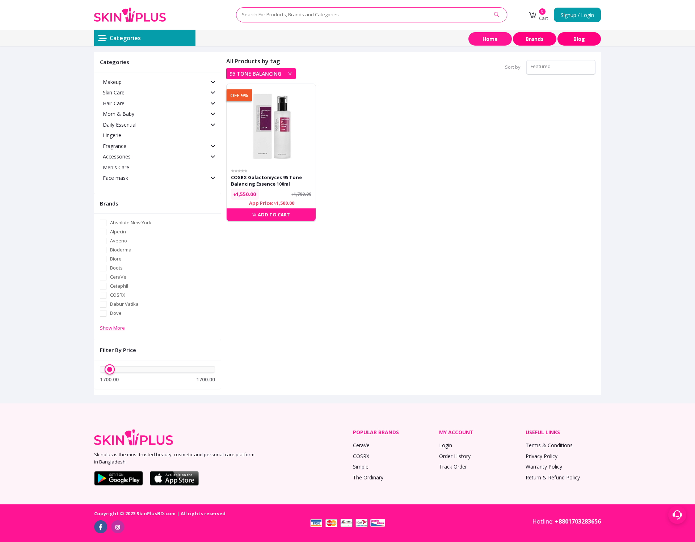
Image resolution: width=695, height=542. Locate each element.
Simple (360, 466)
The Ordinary (368, 477)
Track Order (453, 466)
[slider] (110, 369)
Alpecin (118, 231)
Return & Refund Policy (553, 477)
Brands (535, 38)
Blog (579, 38)
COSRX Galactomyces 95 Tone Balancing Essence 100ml (266, 180)
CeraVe (118, 277)
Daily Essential (119, 124)
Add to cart (273, 214)
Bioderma (120, 250)
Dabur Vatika (124, 304)
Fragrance (114, 146)
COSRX (117, 295)
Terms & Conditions (549, 445)
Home (490, 38)
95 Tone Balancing (255, 73)
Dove (116, 313)
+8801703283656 (578, 521)
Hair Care (114, 103)
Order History (455, 456)
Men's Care (116, 167)
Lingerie (112, 135)
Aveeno (118, 241)
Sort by (513, 67)
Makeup (112, 82)
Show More (112, 328)
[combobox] (560, 67)
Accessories (117, 156)
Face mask (115, 177)
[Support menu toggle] (677, 515)
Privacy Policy (541, 456)
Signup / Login (577, 15)
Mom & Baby (118, 113)
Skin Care (114, 92)
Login (445, 445)
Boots (116, 268)
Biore (116, 259)
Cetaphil (119, 286)
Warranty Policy (544, 466)
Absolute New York (130, 222)
